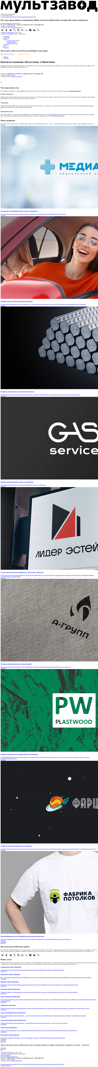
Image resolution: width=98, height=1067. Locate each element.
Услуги (5, 39)
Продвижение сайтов (15, 17)
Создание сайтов (5, 17)
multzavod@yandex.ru (16, 27)
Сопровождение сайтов (13, 40)
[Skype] (30, 30)
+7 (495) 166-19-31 (10, 26)
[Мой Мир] (26, 30)
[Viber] (18, 30)
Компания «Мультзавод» (8, 32)
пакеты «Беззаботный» (53, 114)
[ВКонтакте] (2, 30)
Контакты (33, 17)
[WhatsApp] (22, 30)
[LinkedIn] (34, 30)
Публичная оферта (5, 1055)
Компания (6, 44)
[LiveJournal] (38, 30)
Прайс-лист (7, 38)
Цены (22, 17)
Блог (5, 46)
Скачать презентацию (6, 23)
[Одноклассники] (6, 30)
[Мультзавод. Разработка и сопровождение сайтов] (7, 1063)
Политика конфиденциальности (9, 1056)
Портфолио (27, 17)
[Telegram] (10, 30)
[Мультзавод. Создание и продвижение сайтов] (49, 12)
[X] (14, 30)
